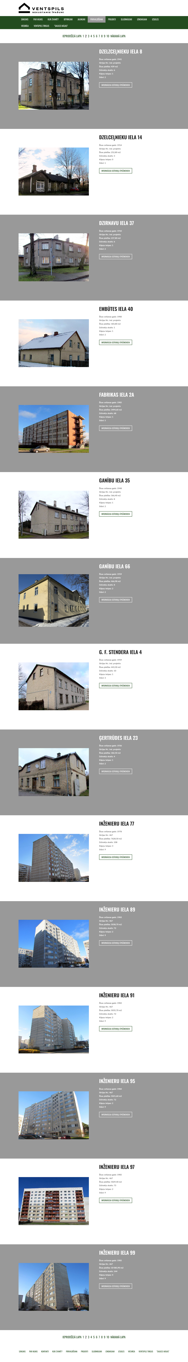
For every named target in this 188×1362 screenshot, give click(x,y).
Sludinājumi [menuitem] (126, 19)
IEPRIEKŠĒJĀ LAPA (72, 36)
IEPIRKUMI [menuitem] (68, 19)
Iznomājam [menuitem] (142, 19)
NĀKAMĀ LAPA (117, 36)
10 (108, 36)
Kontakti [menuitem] (45, 1351)
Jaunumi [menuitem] (81, 19)
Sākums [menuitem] (24, 19)
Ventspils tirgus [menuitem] (41, 25)
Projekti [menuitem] (112, 19)
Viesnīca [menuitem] (25, 25)
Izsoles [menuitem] (155, 19)
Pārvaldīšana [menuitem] (96, 19)
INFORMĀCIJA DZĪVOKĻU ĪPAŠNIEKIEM (115, 85)
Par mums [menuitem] (38, 19)
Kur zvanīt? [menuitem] (53, 19)
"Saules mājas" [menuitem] (61, 25)
